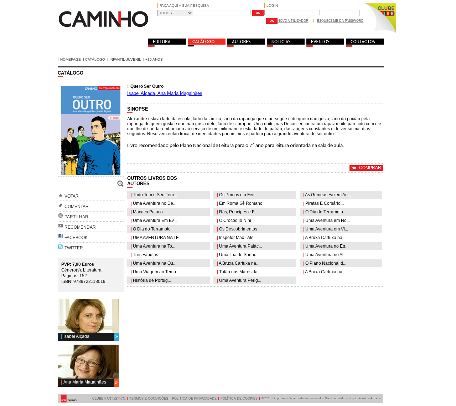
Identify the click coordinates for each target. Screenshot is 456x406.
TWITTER (73, 247)
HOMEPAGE (70, 59)
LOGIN (272, 5)
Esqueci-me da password (340, 20)
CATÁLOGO (95, 59)
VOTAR (71, 196)
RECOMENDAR (80, 227)
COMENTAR (76, 206)
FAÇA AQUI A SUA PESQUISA (184, 5)
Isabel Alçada (76, 336)
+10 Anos (154, 59)
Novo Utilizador (293, 20)
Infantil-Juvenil (125, 59)
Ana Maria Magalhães (84, 382)
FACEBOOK (76, 237)
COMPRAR (370, 167)
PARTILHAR (76, 216)
